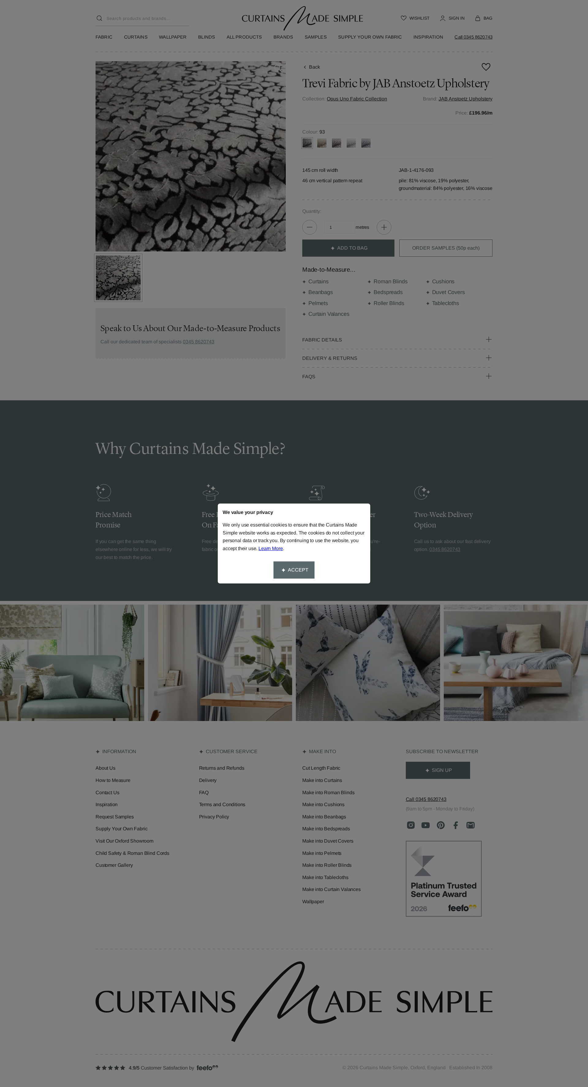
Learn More (270, 548)
